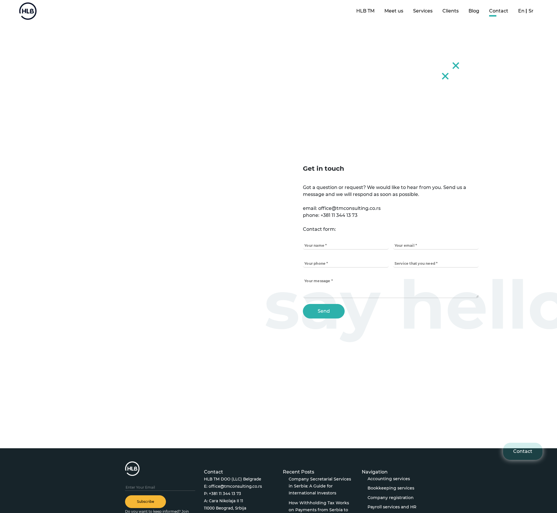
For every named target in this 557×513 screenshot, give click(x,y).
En (521, 11)
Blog (474, 11)
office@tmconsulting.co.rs (235, 486)
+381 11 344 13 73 (225, 493)
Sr (531, 11)
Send (324, 311)
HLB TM (365, 11)
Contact (498, 11)
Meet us (393, 11)
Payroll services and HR (392, 507)
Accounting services (389, 478)
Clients (450, 11)
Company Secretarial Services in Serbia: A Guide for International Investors (320, 486)
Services (423, 11)
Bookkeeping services (391, 488)
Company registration (391, 497)
